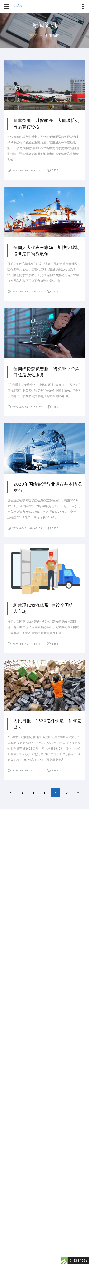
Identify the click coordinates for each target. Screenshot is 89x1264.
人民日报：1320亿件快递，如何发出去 (47, 723)
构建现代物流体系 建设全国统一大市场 (45, 608)
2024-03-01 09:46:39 (27, 528)
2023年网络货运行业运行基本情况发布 (47, 487)
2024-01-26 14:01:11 (27, 644)
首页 (32, 35)
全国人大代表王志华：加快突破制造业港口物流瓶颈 (46, 250)
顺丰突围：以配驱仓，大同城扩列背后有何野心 (46, 123)
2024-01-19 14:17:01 (27, 770)
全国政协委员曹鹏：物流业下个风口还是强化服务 (46, 371)
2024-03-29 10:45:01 (27, 170)
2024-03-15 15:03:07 (27, 291)
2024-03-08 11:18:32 (27, 407)
